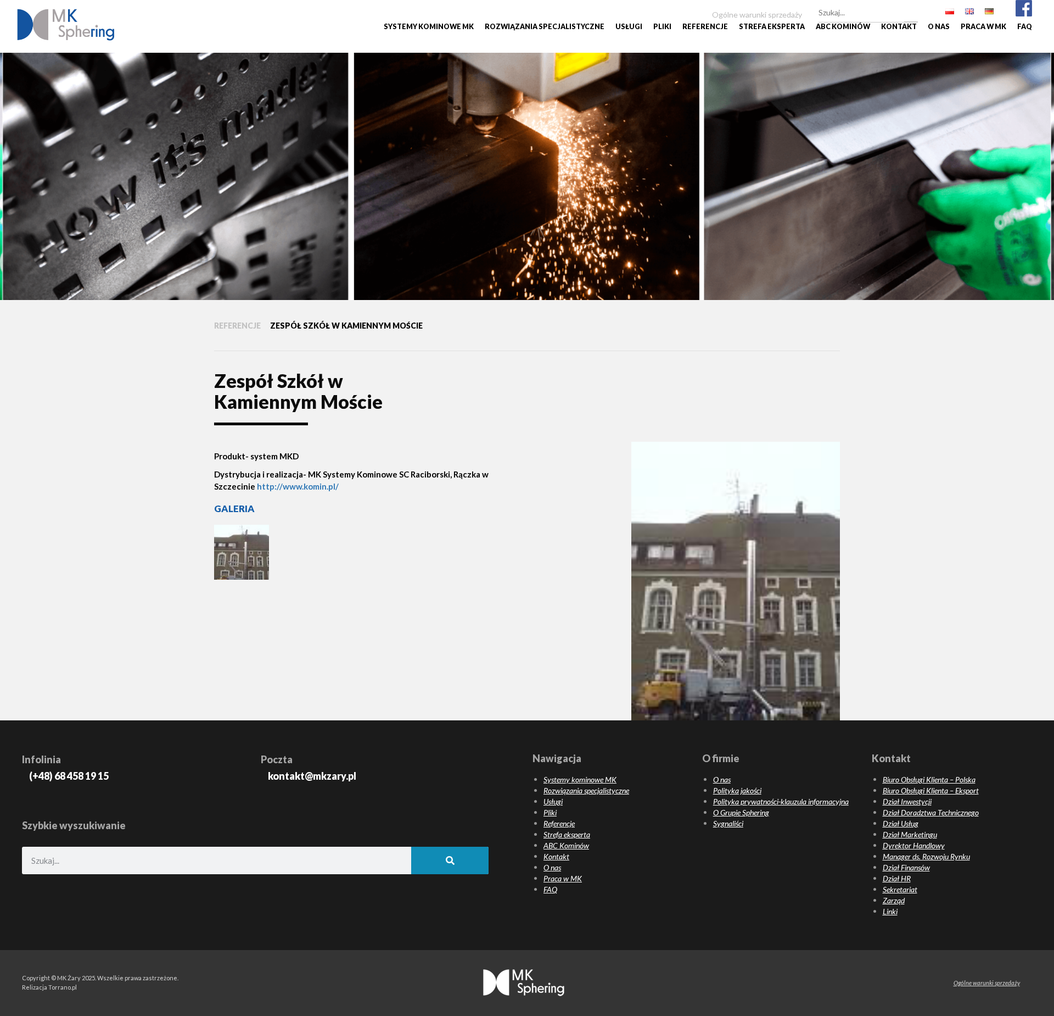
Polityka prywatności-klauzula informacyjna (781, 801)
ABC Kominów (843, 27)
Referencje (705, 27)
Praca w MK (983, 27)
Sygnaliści (728, 823)
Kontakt (899, 27)
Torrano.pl (62, 987)
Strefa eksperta (772, 27)
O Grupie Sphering (741, 812)
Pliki (662, 27)
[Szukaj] (911, 11)
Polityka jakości (737, 790)
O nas (939, 27)
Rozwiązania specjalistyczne (544, 27)
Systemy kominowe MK (429, 27)
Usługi (628, 27)
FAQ (1024, 27)
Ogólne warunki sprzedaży (987, 982)
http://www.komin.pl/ (298, 486)
